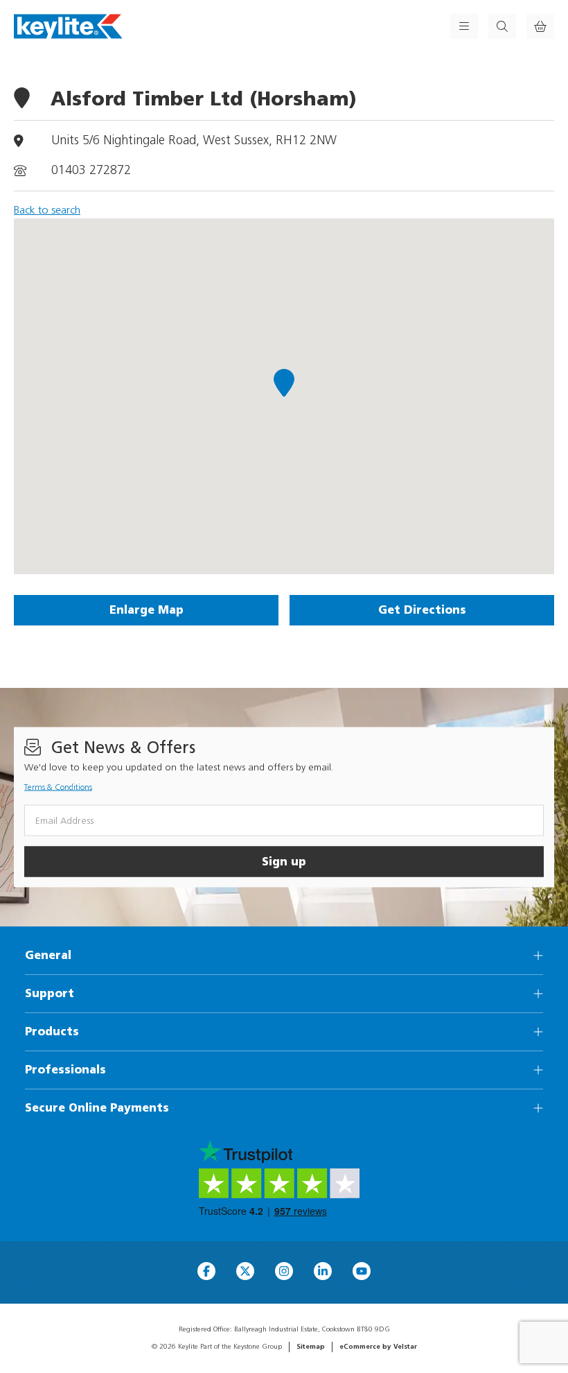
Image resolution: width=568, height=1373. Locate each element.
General (48, 955)
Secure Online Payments (97, 1107)
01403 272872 (91, 170)
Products (52, 1031)
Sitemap (310, 1346)
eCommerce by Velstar (378, 1346)
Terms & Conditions (58, 787)
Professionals (65, 1069)
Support (49, 993)
